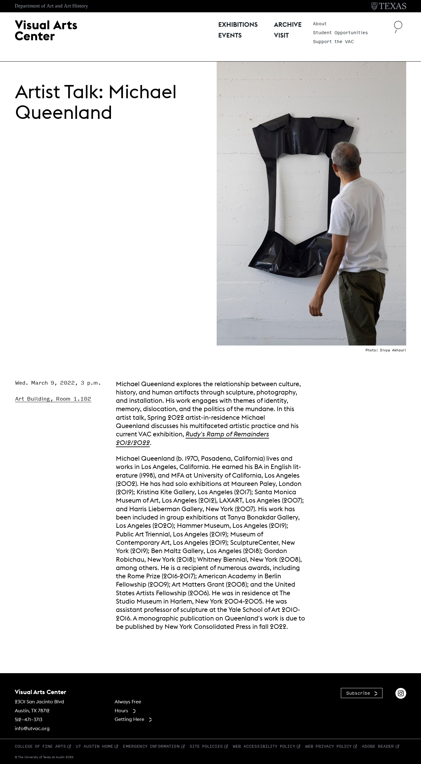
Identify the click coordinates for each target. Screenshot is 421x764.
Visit (281, 35)
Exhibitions (238, 25)
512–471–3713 (28, 719)
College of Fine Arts (40, 746)
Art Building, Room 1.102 (53, 398)
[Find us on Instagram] (400, 693)
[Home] (46, 30)
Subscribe (358, 693)
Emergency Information (151, 746)
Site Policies (206, 746)
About (320, 23)
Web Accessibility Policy (264, 746)
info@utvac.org (32, 728)
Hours (121, 710)
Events (230, 35)
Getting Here (129, 719)
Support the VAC (333, 41)
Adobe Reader (378, 746)
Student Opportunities (340, 32)
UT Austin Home (94, 746)
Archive (288, 25)
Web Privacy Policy (328, 746)
